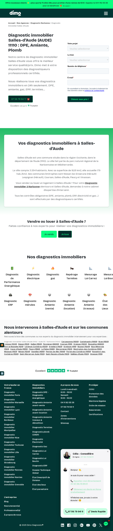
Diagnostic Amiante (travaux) (88, 305)
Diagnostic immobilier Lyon (12, 408)
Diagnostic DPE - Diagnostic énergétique (40, 395)
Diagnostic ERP (39, 466)
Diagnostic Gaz (39, 446)
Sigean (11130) (23, 344)
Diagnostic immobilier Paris (12, 393)
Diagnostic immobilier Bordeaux (9, 417)
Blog (6, 501)
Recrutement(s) (12, 506)
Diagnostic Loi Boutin (39, 459)
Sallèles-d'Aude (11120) (80, 354)
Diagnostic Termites (42, 427)
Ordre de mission (97, 405)
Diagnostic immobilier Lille (11, 451)
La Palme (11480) (48, 349)
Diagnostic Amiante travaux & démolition (42, 420)
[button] (107, 451)
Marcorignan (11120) (64, 349)
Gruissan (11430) (80, 344)
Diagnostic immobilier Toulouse (14, 443)
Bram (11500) (104, 342)
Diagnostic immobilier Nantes (13, 476)
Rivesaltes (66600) (96, 344)
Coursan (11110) (66, 344)
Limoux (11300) (11, 344)
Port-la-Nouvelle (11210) (13, 347)
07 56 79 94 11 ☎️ (20, 99)
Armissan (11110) (70, 347)
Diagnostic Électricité (37, 440)
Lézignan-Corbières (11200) (36, 347)
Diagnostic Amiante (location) (69, 305)
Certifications (96, 414)
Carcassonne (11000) (70, 342)
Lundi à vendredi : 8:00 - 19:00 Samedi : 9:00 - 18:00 (69, 393)
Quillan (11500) (36, 344)
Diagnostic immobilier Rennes (13, 468)
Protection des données (96, 395)
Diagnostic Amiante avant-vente (42, 404)
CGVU (91, 389)
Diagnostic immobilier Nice (11, 436)
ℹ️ (2, 373)
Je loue (65, 234)
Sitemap (65, 423)
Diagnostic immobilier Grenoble (14, 483)
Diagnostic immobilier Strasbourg (9, 460)
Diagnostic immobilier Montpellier (10, 427)
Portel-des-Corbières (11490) (78, 352)
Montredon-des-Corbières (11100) (87, 349)
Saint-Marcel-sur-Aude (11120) (32, 354)
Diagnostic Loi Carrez (39, 452)
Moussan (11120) (10, 352)
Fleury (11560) (34, 349)
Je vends (49, 234)
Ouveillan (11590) (38, 352)
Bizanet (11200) (84, 347)
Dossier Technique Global (41, 471)
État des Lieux (105, 305)
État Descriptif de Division (41, 479)
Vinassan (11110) (96, 354)
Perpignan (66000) (51, 344)
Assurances (94, 410)
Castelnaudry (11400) (88, 342)
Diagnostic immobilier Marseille (14, 401)
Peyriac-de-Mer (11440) (55, 352)
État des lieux (39, 485)
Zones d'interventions (68, 417)
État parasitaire (40, 489)
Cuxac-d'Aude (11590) (19, 349)
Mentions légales (97, 401)
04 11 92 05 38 (67, 402)
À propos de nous (12, 515)
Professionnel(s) (12, 510)
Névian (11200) (24, 352)
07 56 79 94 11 (67, 407)
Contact (65, 411)
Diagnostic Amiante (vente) (49, 305)
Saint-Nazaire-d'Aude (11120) (57, 354)
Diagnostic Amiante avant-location (42, 411)
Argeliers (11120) (55, 347)
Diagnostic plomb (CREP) (40, 433)
